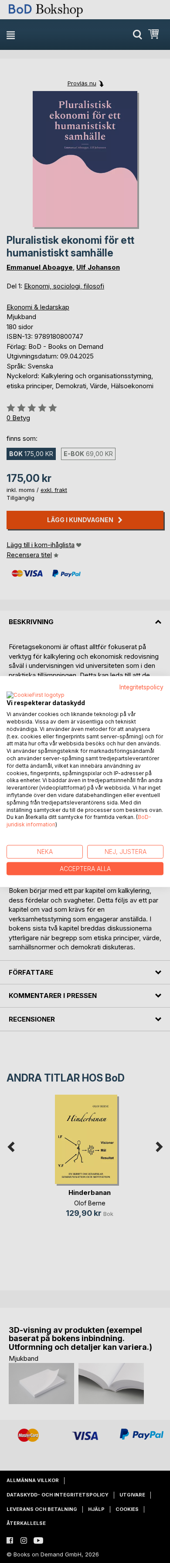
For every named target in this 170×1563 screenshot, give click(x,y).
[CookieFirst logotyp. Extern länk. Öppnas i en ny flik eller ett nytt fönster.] (36, 695)
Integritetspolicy (141, 686)
